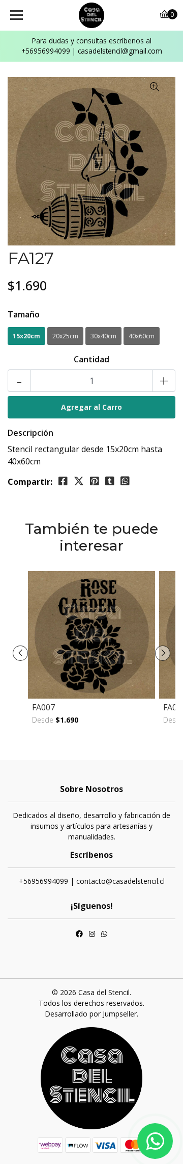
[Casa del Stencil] (91, 15)
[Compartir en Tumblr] (109, 481)
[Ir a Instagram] (92, 935)
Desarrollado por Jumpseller (91, 1014)
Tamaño (24, 314)
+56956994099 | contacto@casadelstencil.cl (92, 881)
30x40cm (103, 336)
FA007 (43, 707)
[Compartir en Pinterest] (94, 481)
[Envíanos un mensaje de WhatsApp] (155, 1141)
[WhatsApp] (104, 935)
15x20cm (26, 336)
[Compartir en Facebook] (63, 481)
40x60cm (142, 336)
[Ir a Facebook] (79, 935)
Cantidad (91, 359)
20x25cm (65, 336)
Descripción (30, 432)
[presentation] (20, 653)
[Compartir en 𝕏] (79, 481)
